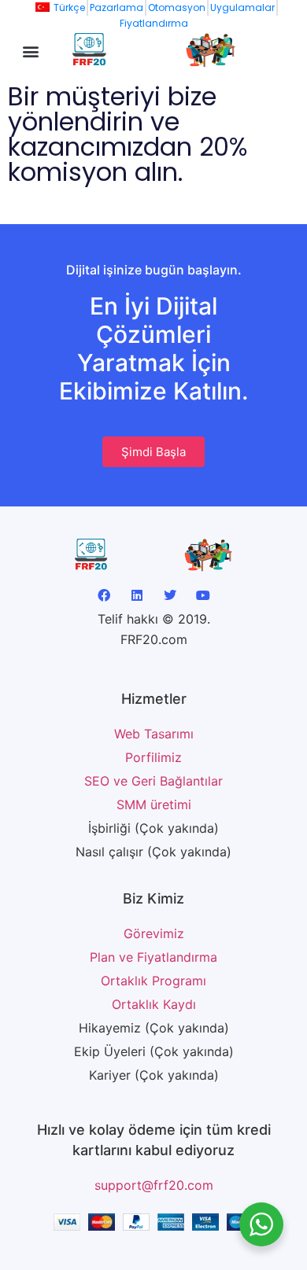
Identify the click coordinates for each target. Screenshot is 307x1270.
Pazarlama (116, 7)
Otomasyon (176, 7)
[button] (31, 51)
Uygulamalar (242, 7)
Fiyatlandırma (154, 23)
